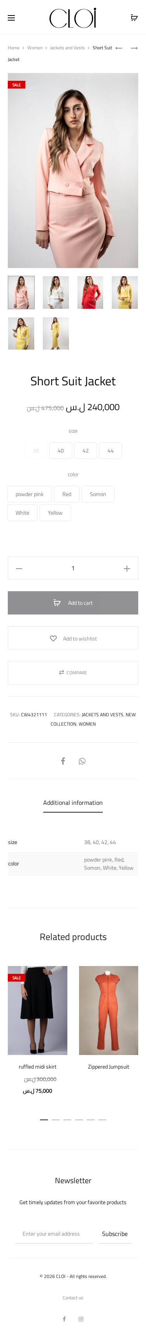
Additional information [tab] (73, 802)
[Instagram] (81, 1319)
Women (34, 47)
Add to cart (80, 603)
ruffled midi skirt (37, 1067)
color (73, 474)
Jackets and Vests (67, 47)
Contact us (73, 1297)
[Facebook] (64, 1319)
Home (13, 47)
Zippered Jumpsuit (108, 1067)
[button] (36, 450)
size (73, 430)
